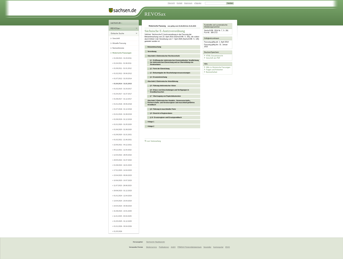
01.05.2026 (118, 231)
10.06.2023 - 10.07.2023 (123, 180)
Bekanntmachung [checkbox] (154, 47)
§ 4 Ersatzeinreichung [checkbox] (158, 77)
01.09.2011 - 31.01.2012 (123, 68)
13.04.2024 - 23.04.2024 (123, 201)
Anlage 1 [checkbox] (151, 122)
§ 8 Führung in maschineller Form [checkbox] (163, 109)
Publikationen (164, 247)
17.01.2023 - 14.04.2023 (123, 170)
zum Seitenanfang (154, 141)
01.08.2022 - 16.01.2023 (123, 165)
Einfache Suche (117, 33)
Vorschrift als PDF (213, 58)
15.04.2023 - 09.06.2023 (123, 175)
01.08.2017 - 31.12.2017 (123, 99)
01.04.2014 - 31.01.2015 (123, 84)
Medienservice (151, 247)
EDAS (227, 247)
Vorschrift (116, 38)
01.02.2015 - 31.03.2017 (123, 89)
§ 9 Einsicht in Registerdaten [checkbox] (161, 113)
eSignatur (197, 3)
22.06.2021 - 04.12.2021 (123, 145)
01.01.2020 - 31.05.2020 (123, 124)
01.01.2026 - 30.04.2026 (123, 226)
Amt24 (173, 247)
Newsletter (207, 247)
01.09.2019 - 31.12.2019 (123, 119)
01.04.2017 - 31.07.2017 (123, 94)
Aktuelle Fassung (119, 43)
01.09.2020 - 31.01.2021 (123, 135)
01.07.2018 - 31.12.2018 (123, 109)
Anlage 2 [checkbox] (151, 126)
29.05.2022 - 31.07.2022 (123, 160)
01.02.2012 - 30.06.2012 (123, 73)
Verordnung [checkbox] (152, 51)
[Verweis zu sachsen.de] (124, 10)
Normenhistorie (118, 48)
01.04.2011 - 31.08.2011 (122, 63)
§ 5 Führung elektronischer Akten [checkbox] (163, 86)
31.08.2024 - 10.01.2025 (123, 211)
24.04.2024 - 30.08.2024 (123, 206)
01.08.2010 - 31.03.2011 (123, 58)
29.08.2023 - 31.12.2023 (123, 191)
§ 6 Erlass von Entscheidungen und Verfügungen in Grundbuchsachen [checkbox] (169, 91)
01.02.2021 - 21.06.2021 (123, 140)
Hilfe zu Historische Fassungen (218, 67)
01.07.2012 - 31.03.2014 (123, 78)
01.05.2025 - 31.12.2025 (123, 221)
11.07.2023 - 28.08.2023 (123, 185)
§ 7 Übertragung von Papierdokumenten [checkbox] (165, 96)
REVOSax (155, 14)
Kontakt (179, 3)
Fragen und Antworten (214, 70)
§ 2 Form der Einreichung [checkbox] (159, 69)
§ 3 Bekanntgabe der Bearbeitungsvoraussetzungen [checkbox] (170, 73)
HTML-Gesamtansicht (214, 56)
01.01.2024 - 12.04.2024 (123, 196)
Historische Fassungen (121, 53)
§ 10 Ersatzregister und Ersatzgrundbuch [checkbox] (166, 117)
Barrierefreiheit (211, 72)
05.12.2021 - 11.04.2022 (123, 150)
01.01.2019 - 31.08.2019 (123, 114)
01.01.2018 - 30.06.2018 (123, 104)
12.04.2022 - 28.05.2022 (123, 155)
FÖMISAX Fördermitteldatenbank (190, 247)
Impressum (188, 3)
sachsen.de (116, 23)
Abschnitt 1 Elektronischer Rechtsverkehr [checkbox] (164, 56)
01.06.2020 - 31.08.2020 (123, 129)
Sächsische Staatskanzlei (155, 242)
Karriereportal (218, 247)
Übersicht (171, 3)
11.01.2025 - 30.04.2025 (123, 216)
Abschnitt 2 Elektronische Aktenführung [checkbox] (163, 81)
